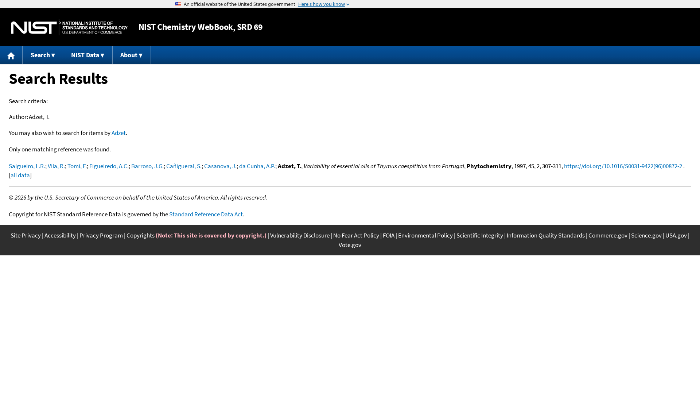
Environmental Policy (425, 235)
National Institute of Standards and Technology (69, 27)
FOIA (388, 235)
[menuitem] (11, 55)
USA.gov (676, 235)
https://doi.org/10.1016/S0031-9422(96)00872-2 (623, 166)
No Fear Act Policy (356, 235)
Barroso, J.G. (147, 166)
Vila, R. (56, 166)
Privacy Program (101, 235)
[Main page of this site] (11, 55)
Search (40, 55)
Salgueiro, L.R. (27, 166)
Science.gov (646, 235)
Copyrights (141, 235)
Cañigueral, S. (184, 166)
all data (20, 175)
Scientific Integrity (479, 235)
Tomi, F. (77, 166)
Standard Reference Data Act (206, 214)
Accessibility (60, 235)
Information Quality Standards (546, 235)
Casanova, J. (220, 166)
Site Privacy (26, 235)
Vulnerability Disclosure (300, 235)
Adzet (119, 133)
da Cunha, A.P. (257, 166)
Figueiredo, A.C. (109, 166)
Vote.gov (350, 245)
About (128, 55)
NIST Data (85, 55)
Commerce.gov (607, 235)
